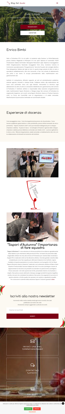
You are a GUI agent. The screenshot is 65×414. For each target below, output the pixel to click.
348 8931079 (33, 373)
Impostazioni (32, 411)
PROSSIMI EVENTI (32, 27)
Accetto (28, 408)
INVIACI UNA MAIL (32, 347)
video (53, 279)
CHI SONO (32, 394)
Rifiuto (37, 408)
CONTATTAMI (32, 33)
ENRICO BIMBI (32, 14)
